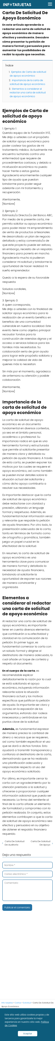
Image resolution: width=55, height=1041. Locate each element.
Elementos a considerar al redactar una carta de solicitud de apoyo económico (28, 92)
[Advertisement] (27, 959)
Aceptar (27, 1033)
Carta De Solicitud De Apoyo (40, 843)
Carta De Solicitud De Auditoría (14, 843)
